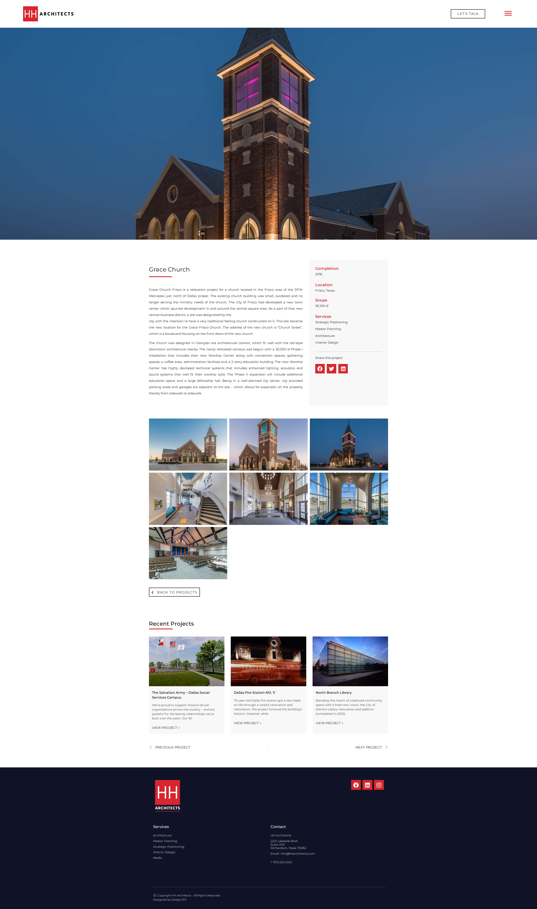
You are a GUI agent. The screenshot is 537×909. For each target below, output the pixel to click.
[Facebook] (356, 785)
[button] (320, 368)
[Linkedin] (367, 785)
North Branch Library (334, 693)
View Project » (166, 728)
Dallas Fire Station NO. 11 (254, 693)
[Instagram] (379, 785)
